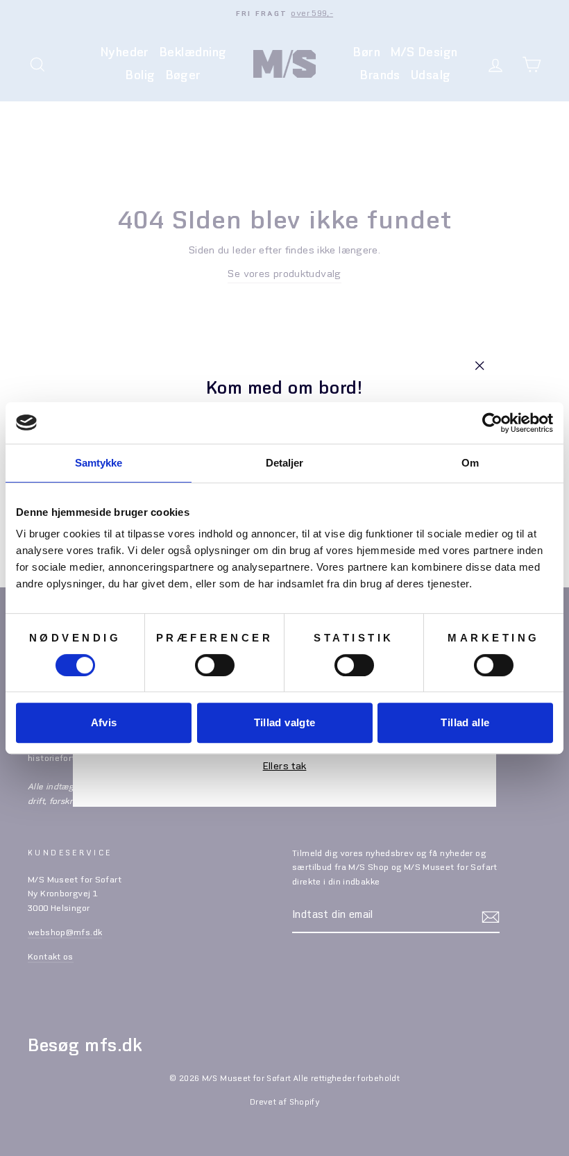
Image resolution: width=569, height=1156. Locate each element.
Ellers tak (285, 766)
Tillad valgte (285, 722)
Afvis (104, 722)
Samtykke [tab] (99, 463)
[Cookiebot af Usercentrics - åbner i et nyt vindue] (492, 422)
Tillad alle (465, 722)
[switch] (215, 665)
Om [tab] (470, 463)
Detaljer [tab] (285, 463)
